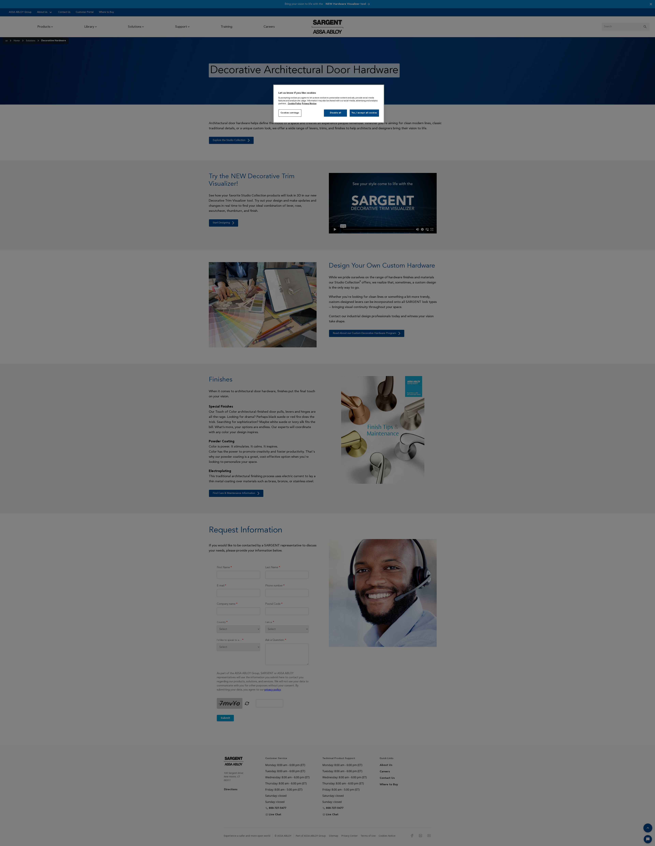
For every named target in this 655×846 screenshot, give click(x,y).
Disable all (335, 113)
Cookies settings (290, 113)
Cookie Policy (294, 104)
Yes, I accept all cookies (364, 113)
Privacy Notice (309, 104)
